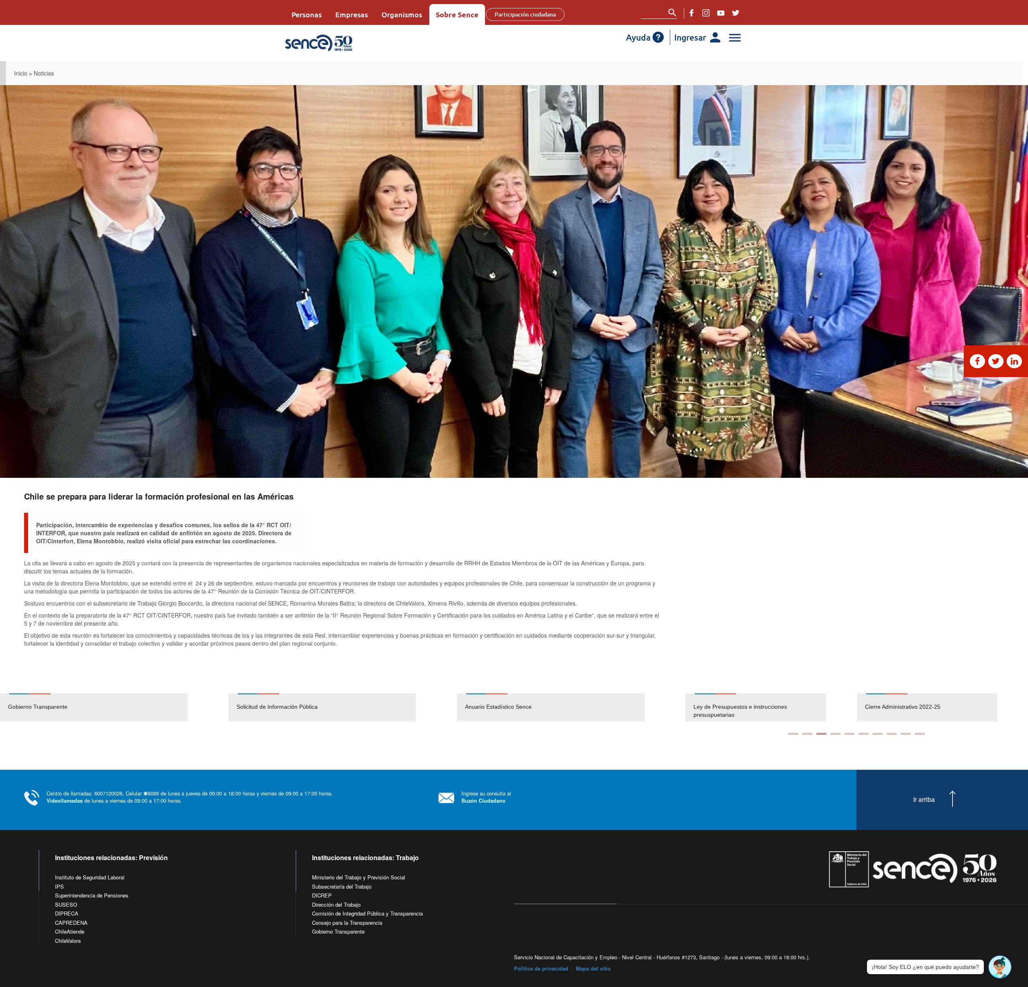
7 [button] (878, 734)
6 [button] (864, 734)
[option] (114, 707)
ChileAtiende (69, 931)
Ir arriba (924, 799)
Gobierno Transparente (37, 707)
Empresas (351, 14)
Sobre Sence (457, 14)
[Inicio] (342, 43)
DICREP (322, 895)
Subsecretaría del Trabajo (341, 886)
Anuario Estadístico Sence (498, 707)
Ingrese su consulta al (486, 796)
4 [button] (835, 734)
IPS (59, 886)
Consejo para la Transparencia (347, 922)
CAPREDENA (71, 922)
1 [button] (793, 734)
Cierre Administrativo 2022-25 (731, 707)
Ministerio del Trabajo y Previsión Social (358, 877)
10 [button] (920, 734)
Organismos (401, 14)
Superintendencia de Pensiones (91, 895)
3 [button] (821, 734)
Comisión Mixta (884, 707)
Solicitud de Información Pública (277, 707)
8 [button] (892, 734)
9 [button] (906, 734)
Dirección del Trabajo (336, 904)
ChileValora (68, 940)
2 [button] (807, 734)
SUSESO (66, 904)
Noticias (44, 73)
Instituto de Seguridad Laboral (89, 877)
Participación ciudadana (525, 14)
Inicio (20, 73)
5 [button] (849, 734)
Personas (307, 14)
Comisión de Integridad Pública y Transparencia (367, 913)
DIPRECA (66, 913)
